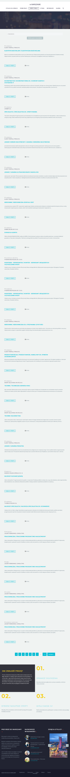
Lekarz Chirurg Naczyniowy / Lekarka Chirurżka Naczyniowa (27, 142)
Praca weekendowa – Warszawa (37, 759)
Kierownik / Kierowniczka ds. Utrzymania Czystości (23, 324)
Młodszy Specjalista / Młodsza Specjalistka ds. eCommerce (26, 506)
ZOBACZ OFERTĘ (10, 65)
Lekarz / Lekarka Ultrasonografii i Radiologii (21, 172)
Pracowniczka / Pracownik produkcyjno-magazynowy (25, 536)
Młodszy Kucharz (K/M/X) (13, 476)
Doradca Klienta (10, 232)
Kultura (43, 772)
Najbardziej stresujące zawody (37, 737)
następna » (51, 654)
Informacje (50, 8)
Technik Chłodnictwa (12, 416)
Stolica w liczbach (12, 8)
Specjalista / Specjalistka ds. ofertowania (20, 112)
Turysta (49, 772)
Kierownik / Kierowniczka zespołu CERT (19, 202)
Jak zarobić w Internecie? (36, 752)
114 (45, 654)
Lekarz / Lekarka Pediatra (14, 446)
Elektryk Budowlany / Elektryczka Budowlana (22, 51)
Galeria (58, 8)
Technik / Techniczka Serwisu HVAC (17, 386)
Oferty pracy (34, 8)
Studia (42, 8)
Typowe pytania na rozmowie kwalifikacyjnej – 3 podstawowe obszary (37, 744)
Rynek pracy (23, 8)
